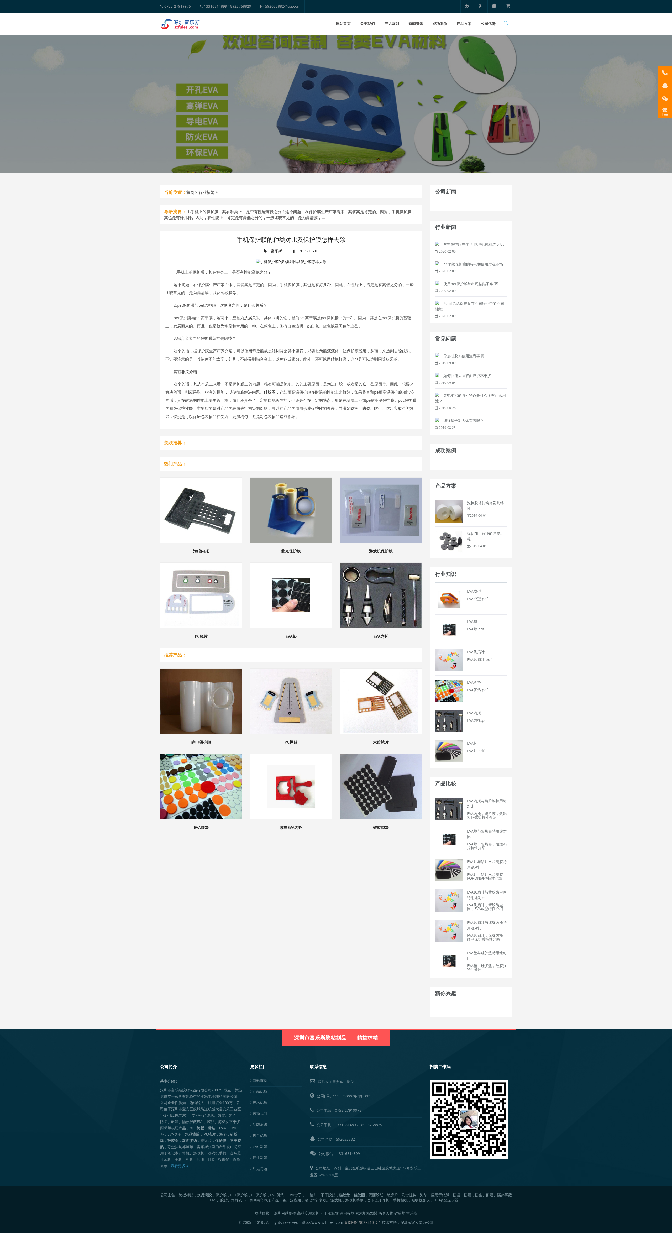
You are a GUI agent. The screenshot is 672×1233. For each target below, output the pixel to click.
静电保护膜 (201, 742)
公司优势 (488, 23)
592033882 (345, 1139)
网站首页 (343, 23)
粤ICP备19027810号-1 (362, 1222)
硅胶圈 (270, 392)
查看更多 (178, 1165)
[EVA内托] (449, 720)
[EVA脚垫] (449, 690)
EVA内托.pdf (477, 720)
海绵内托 (201, 550)
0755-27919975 (177, 6)
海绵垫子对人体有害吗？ (463, 420)
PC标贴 (291, 742)
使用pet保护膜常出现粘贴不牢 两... (472, 283)
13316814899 (346, 1124)
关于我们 (367, 23)
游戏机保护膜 (381, 550)
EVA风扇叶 (476, 651)
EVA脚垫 (201, 827)
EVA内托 (381, 636)
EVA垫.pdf (475, 628)
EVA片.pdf (475, 750)
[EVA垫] (449, 629)
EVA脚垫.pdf (477, 689)
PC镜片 (201, 636)
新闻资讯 (415, 23)
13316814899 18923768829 (227, 6)
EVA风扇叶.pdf (479, 659)
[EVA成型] (449, 599)
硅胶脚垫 (381, 827)
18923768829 (370, 1124)
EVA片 (472, 743)
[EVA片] (449, 751)
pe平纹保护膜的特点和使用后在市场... (474, 264)
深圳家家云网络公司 (416, 1222)
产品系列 (391, 23)
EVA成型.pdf (477, 598)
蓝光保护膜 (291, 550)
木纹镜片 (381, 742)
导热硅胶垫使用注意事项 (463, 355)
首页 (190, 192)
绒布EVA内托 (291, 827)
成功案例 (440, 23)
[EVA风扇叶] (449, 659)
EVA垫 (291, 636)
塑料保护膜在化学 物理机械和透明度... (474, 244)
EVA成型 (474, 591)
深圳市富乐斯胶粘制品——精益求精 (336, 1037)
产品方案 (464, 23)
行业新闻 (206, 192)
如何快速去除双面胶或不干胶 (467, 375)
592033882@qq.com (282, 6)
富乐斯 (276, 250)
